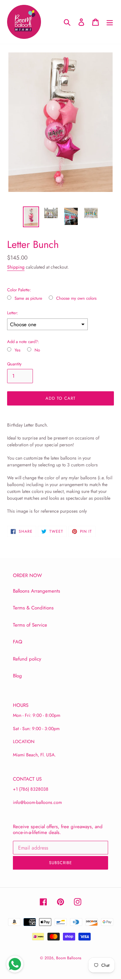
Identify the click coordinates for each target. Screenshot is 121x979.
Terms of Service (30, 625)
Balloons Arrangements (36, 591)
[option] (31, 217)
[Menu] (110, 22)
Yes (17, 350)
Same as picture (28, 298)
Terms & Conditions (33, 607)
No (37, 350)
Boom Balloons (68, 958)
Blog (17, 675)
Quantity (14, 364)
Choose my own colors (76, 298)
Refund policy (27, 658)
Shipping (16, 267)
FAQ (17, 641)
